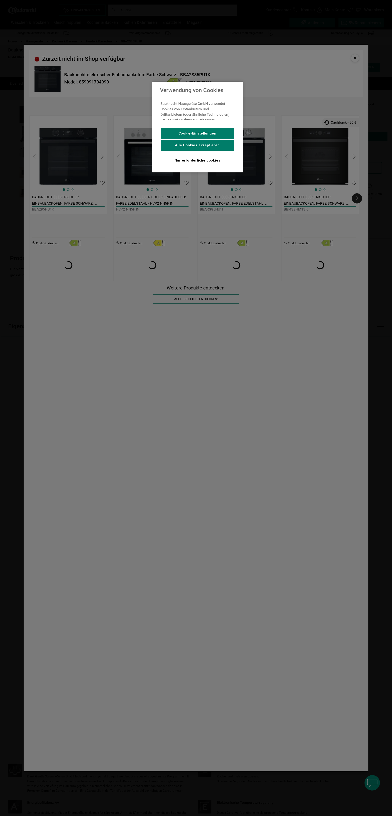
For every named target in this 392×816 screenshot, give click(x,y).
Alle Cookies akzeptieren (197, 145)
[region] (197, 127)
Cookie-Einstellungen (197, 133)
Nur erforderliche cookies (197, 160)
